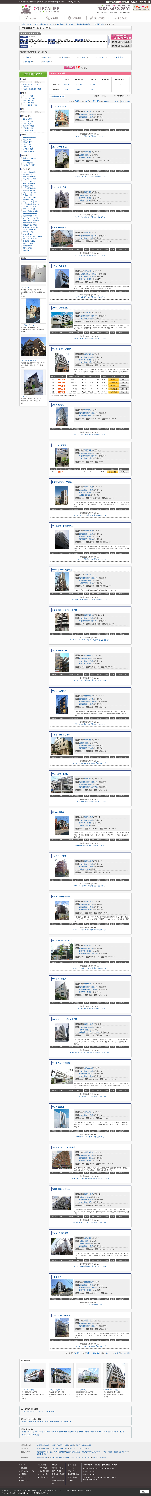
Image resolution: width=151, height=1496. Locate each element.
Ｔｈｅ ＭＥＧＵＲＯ (61, 735)
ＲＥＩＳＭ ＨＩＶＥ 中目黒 (64, 610)
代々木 (82, 1448)
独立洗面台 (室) (29, 230)
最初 (128, 101)
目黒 (89, 152)
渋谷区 (48, 1411)
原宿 (105, 1432)
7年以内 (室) (27, 144)
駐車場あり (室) (29, 241)
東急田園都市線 (84, 236)
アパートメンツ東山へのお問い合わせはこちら (90, 338)
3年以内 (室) (27, 140)
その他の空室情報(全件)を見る (64, 395)
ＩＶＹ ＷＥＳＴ (59, 266)
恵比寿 (87, 200)
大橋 (89, 271)
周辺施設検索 (44, 1471)
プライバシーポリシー (28, 1471)
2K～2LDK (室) (28, 100)
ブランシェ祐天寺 (59, 691)
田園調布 (47, 62)
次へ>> (123, 101)
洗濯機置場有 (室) (30, 216)
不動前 (90, 745)
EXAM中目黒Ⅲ (58, 812)
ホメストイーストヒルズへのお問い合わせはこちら (89, 968)
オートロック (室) (30, 239)
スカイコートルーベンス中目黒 (64, 1019)
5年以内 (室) (27, 142)
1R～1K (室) (28, 96)
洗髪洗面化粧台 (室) (30, 227)
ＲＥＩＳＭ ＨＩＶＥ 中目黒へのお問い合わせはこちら (90, 640)
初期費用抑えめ (73, 1474)
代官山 (47, 57)
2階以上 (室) (28, 243)
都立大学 (120, 57)
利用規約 (24, 1474)
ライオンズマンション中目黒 (63, 1147)
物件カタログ (25, 1480)
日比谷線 (82, 157)
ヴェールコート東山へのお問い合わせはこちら (90, 801)
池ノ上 (24, 1435)
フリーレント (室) (29, 193)
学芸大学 (102, 57)
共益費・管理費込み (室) (32, 89)
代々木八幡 (120, 1432)
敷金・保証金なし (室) (31, 84)
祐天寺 (84, 57)
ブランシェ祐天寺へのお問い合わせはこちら (89, 724)
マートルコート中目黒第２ (62, 526)
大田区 (35, 1411)
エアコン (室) (28, 232)
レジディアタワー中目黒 (62, 482)
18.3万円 (92, 84)
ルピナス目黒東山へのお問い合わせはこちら (89, 255)
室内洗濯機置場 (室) (31, 204)
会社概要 (24, 1468)
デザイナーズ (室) (29, 179)
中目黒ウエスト (58, 1107)
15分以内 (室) (28, 128)
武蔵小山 (100, 1432)
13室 (66, 89)
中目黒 (65, 57)
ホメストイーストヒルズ (62, 940)
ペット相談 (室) (29, 172)
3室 (92, 89)
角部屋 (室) (27, 250)
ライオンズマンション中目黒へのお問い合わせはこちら (90, 1178)
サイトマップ (25, 1477)
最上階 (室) (27, 246)
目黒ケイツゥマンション (57, 1390)
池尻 (91, 984)
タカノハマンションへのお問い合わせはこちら (90, 176)
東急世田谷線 (41, 1454)
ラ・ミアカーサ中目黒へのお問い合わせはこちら (90, 1096)
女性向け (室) (28, 200)
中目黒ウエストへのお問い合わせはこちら (89, 1137)
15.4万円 (79, 84)
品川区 (29, 1411)
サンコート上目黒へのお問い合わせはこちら (89, 136)
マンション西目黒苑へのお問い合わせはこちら (90, 1266)
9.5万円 (66, 84)
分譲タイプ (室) (29, 190)
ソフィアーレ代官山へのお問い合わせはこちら (90, 680)
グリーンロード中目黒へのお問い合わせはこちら (90, 930)
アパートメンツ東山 (60, 308)
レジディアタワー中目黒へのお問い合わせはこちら (89, 515)
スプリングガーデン (28, 325)
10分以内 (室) (28, 126)
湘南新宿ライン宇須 (86, 1032)
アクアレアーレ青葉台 (112, 1390)
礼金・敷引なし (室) (30, 86)
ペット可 (71, 1468)
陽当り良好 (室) (29, 177)
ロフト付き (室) (29, 209)
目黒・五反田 (56, 1471)
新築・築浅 (72, 1465)
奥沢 (57, 1448)
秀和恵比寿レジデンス (61, 1189)
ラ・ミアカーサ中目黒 (61, 1063)
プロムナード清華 (59, 856)
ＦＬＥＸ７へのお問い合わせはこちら (90, 1305)
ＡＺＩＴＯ (25, 287)
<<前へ (106, 101)
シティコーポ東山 (28, 1390)
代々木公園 (112, 1432)
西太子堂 (36, 1435)
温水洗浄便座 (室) (30, 225)
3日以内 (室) (28, 163)
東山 (89, 232)
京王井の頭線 (83, 276)
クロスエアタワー (59, 405)
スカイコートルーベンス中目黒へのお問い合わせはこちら (90, 1052)
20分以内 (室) (28, 130)
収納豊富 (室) (28, 234)
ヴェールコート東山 (60, 774)
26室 (78, 89)
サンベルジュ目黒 (59, 187)
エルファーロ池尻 (59, 979)
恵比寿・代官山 (57, 1468)
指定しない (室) (29, 158)
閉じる (144, 1492)
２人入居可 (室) (29, 188)
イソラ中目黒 (81, 1390)
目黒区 (86, 111)
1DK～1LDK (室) (29, 98)
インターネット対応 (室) (32, 236)
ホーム (23, 1465)
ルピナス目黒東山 (59, 228)
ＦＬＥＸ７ (56, 1277)
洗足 (61, 1421)
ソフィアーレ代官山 (60, 650)
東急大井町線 (86, 1452)
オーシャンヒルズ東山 (61, 1315)
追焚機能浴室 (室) (29, 223)
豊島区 (53, 1411)
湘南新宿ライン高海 (121, 1452)
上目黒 (90, 111)
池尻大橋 (94, 236)
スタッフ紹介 (44, 1474)
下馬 (91, 696)
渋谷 (28, 57)
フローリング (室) (30, 206)
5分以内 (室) (28, 121)
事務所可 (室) (28, 186)
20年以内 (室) (28, 151)
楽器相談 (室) (28, 174)
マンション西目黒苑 (60, 1233)
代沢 (87, 1448)
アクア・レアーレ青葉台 (62, 349)
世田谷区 (87, 696)
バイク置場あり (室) (30, 211)
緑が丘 (56, 1421)
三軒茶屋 (94, 701)
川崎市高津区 (86, 1445)
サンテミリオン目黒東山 (62, 570)
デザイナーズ (72, 1471)
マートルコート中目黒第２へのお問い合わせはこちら (89, 559)
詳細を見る (113, 379)
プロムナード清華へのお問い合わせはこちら (89, 886)
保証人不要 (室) (29, 183)
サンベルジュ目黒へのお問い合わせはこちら (89, 217)
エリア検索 (43, 1468)
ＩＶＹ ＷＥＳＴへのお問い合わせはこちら (89, 297)
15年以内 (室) (28, 149)
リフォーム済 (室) (29, 181)
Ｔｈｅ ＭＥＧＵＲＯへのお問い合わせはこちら (90, 763)
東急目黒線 (83, 745)
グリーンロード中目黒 (61, 896)
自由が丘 (29, 62)
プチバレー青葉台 (59, 445)
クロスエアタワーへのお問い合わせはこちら (89, 434)
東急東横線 (83, 114)
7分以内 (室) (28, 123)
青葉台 (90, 354)
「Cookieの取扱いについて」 (24, 1493)
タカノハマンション (60, 147)
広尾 (76, 1432)
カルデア (24, 396)
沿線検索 (43, 1465)
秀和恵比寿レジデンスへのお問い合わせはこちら (90, 1222)
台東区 (24, 1411)
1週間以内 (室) (29, 165)
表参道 (86, 1432)
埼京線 (110, 1452)
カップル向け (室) (30, 197)
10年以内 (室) (28, 146)
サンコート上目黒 (59, 106)
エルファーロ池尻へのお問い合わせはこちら (89, 1008)
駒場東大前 (67, 1421)
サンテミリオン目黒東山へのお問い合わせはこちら (89, 599)
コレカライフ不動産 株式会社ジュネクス (101, 1465)
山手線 (81, 155)
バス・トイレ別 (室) (31, 220)
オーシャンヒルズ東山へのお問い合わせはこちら (90, 1346)
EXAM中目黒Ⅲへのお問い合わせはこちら (89, 845)
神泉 (91, 276)
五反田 (29, 1435)
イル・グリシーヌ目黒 (29, 360)
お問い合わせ (44, 1477)
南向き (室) (27, 248)
